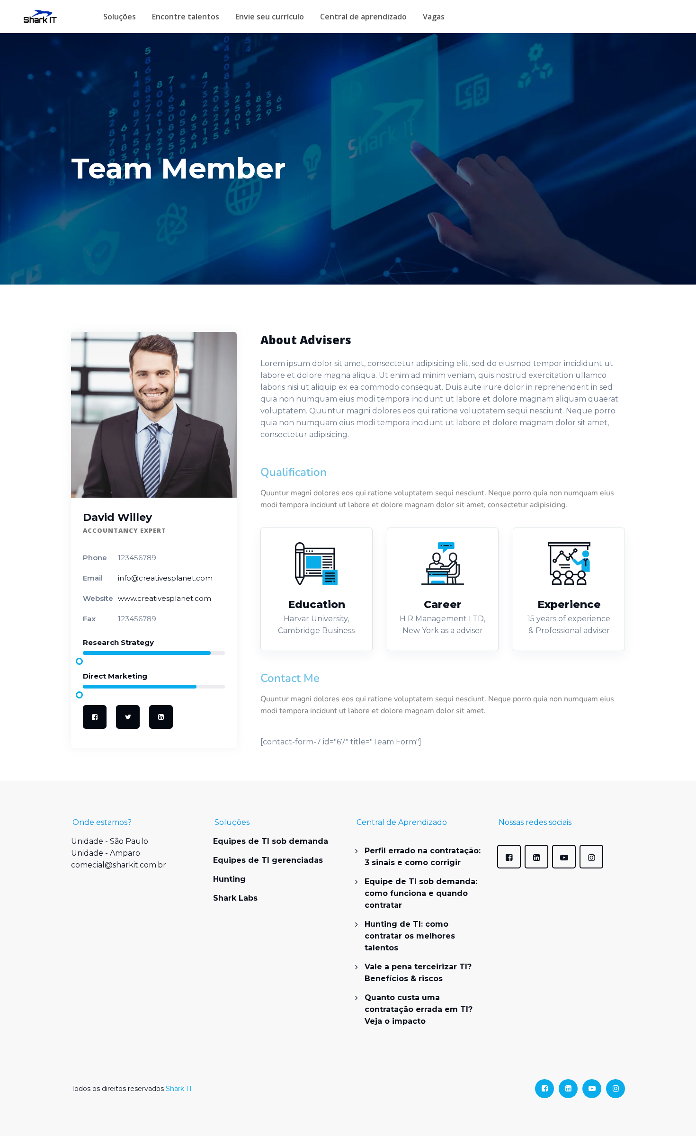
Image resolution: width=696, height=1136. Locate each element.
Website (98, 598)
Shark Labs (235, 898)
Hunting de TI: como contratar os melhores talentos (410, 936)
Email (93, 577)
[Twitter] (128, 717)
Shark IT (179, 1088)
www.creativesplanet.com (164, 598)
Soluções (119, 16)
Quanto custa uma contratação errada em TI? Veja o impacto (419, 1009)
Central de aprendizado (363, 16)
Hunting (229, 879)
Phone (95, 557)
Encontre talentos (185, 16)
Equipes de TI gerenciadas (268, 860)
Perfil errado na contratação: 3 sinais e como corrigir (423, 856)
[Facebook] (95, 717)
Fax (89, 618)
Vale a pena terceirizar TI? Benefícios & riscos (418, 972)
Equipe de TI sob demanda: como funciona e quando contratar (421, 893)
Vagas (434, 16)
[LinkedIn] (161, 717)
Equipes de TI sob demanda (270, 841)
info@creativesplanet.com (165, 577)
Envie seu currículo (269, 16)
